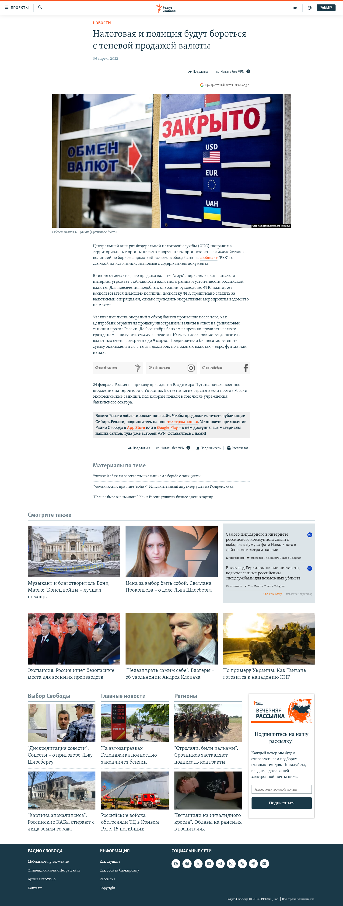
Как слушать (110, 862)
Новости (102, 23)
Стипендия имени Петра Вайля (54, 871)
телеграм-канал (183, 422)
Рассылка (107, 880)
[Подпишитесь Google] (176, 863)
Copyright (107, 888)
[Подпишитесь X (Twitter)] (198, 863)
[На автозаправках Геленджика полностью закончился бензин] (135, 723)
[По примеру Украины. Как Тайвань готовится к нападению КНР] (269, 639)
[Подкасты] (253, 863)
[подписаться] (264, 863)
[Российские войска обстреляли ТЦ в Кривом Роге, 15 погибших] (135, 791)
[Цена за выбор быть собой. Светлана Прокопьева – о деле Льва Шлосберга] (172, 551)
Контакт (35, 888)
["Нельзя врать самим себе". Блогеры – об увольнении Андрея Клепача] (172, 639)
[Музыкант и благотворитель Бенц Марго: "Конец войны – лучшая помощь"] (74, 551)
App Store (136, 428)
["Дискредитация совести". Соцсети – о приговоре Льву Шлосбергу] (61, 723)
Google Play (167, 428)
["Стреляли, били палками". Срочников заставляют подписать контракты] (208, 723)
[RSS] (242, 863)
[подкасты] (310, 7)
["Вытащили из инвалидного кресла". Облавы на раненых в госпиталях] (208, 791)
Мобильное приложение (48, 862)
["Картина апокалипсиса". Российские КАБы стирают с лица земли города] (61, 791)
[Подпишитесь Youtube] (209, 863)
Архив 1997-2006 (42, 880)
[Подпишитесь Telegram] (220, 863)
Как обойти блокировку (119, 871)
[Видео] (295, 7)
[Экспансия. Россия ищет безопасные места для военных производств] (74, 639)
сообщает (208, 258)
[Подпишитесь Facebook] (186, 863)
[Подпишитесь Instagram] (231, 863)
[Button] (199, 72)
